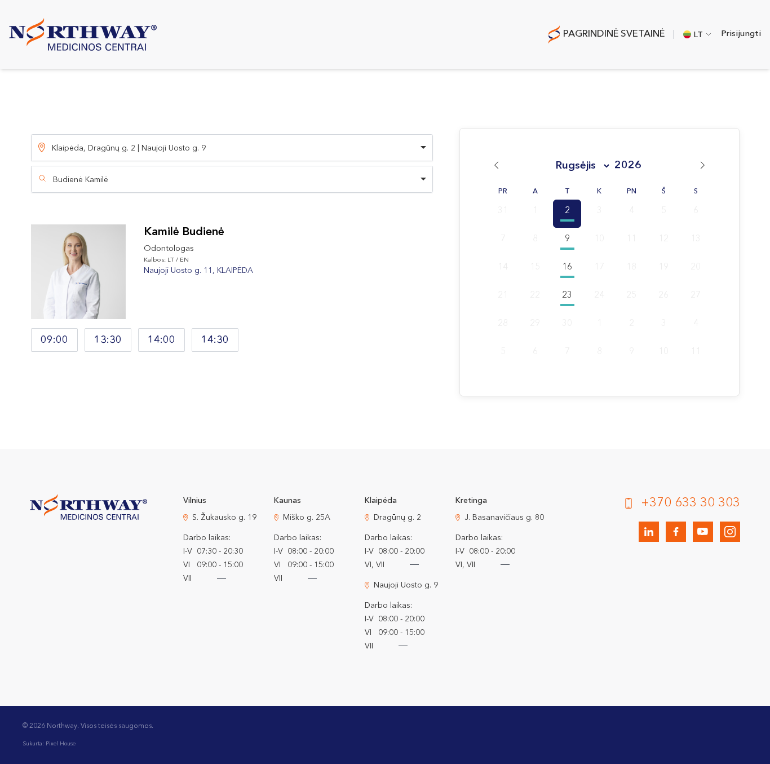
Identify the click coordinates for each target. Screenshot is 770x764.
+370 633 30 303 (690, 503)
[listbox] (232, 147)
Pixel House (61, 744)
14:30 (215, 340)
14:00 (161, 340)
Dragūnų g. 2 (397, 518)
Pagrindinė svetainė (614, 34)
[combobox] (232, 179)
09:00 (54, 340)
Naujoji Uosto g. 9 (406, 585)
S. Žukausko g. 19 (224, 518)
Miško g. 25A (306, 518)
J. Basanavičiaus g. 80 (504, 518)
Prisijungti (741, 34)
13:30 (108, 340)
